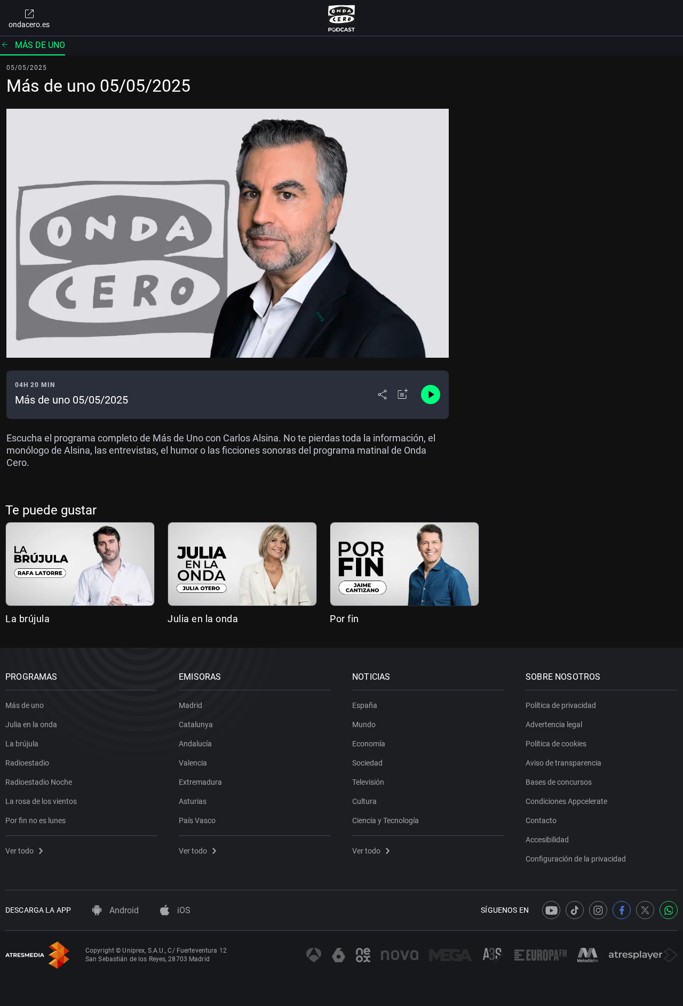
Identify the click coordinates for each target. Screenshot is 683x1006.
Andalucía (195, 743)
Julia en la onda (203, 618)
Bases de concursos (559, 782)
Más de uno (40, 45)
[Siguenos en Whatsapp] (669, 910)
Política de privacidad (561, 705)
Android (123, 910)
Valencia (193, 763)
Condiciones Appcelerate (566, 801)
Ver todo (19, 851)
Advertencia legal (554, 724)
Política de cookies (556, 743)
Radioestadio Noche (38, 782)
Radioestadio (27, 763)
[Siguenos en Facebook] (622, 910)
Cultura (364, 801)
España (364, 705)
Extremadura (200, 782)
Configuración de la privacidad (576, 859)
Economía (368, 743)
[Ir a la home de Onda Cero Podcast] (342, 18)
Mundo (364, 724)
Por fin (344, 618)
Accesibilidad (547, 839)
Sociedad (367, 763)
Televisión (368, 782)
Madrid (190, 705)
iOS (182, 910)
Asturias (193, 801)
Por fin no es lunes (35, 820)
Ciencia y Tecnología (385, 820)
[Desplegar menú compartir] (382, 394)
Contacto (541, 820)
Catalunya (196, 724)
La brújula (27, 618)
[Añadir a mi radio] (402, 394)
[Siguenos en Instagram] (598, 910)
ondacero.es (29, 24)
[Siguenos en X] (645, 910)
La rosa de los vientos (41, 801)
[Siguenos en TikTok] (575, 910)
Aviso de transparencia (563, 763)
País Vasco (197, 820)
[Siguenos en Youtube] (551, 910)
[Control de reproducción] (430, 394)
